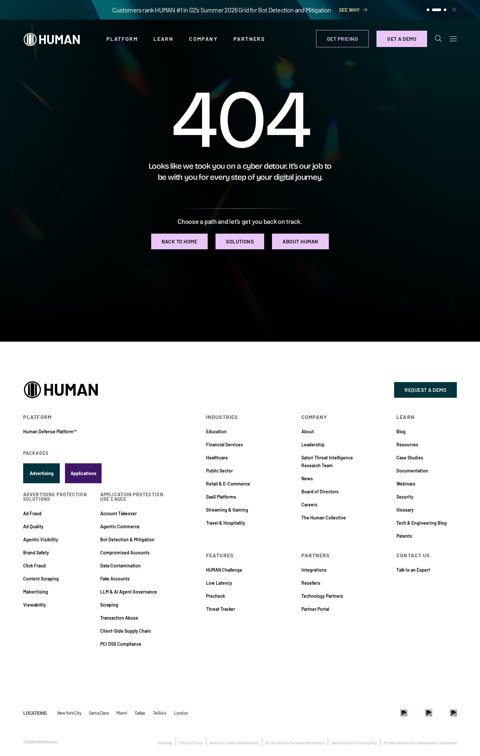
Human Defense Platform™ (49, 431)
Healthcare (217, 457)
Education (216, 431)
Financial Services (224, 444)
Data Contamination (120, 565)
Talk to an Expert (413, 570)
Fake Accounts (115, 578)
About (307, 431)
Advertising (42, 473)
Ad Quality (33, 526)
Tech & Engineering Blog (421, 523)
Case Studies (409, 457)
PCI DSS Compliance (120, 644)
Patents (404, 536)
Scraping (109, 605)
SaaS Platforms (221, 497)
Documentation (412, 470)
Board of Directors (320, 491)
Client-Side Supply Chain (125, 631)
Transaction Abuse (119, 618)
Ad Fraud (32, 513)
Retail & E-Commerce (228, 483)
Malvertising (35, 591)
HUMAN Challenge (224, 570)
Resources (407, 444)
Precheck (215, 596)
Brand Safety (36, 552)
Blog (401, 431)
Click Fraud (34, 565)
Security (404, 497)
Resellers (310, 583)
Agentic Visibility (40, 539)
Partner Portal (315, 609)
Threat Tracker (220, 609)
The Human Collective (323, 517)
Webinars (405, 483)
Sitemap (165, 742)
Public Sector (219, 470)
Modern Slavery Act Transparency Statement (420, 742)
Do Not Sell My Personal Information (295, 742)
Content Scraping (41, 578)
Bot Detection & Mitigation (127, 539)
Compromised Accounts (125, 552)
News (307, 478)
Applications (83, 473)
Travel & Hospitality (225, 523)
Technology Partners (322, 596)
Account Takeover (118, 513)
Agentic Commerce (120, 526)
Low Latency (219, 583)
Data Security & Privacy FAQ (354, 742)
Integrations (314, 570)
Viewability (34, 605)
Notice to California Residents (234, 742)
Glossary (405, 510)
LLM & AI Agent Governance (128, 591)
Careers (309, 504)
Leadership (313, 444)
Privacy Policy (191, 742)
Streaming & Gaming (227, 510)
